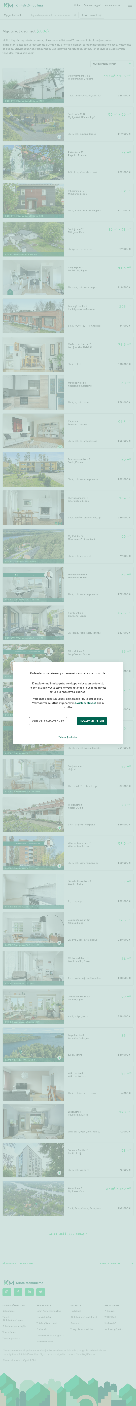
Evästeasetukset (85, 702)
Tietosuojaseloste (67, 737)
